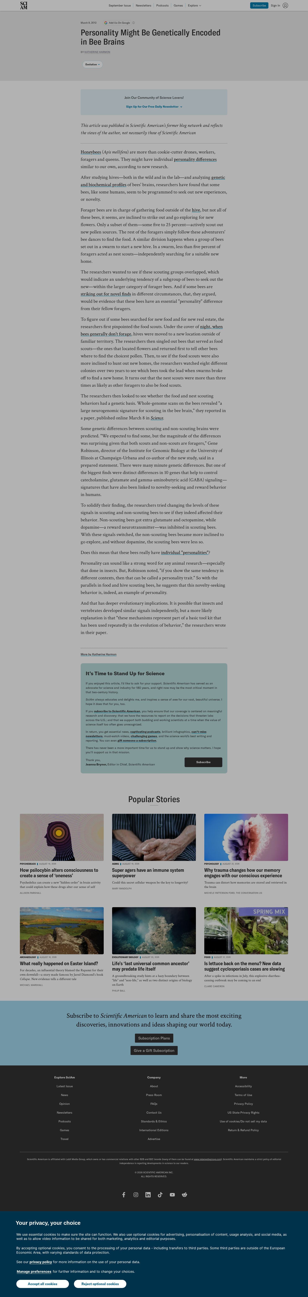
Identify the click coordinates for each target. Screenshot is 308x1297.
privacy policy (41, 1262)
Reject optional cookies (100, 1284)
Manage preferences (34, 1271)
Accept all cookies (42, 1284)
